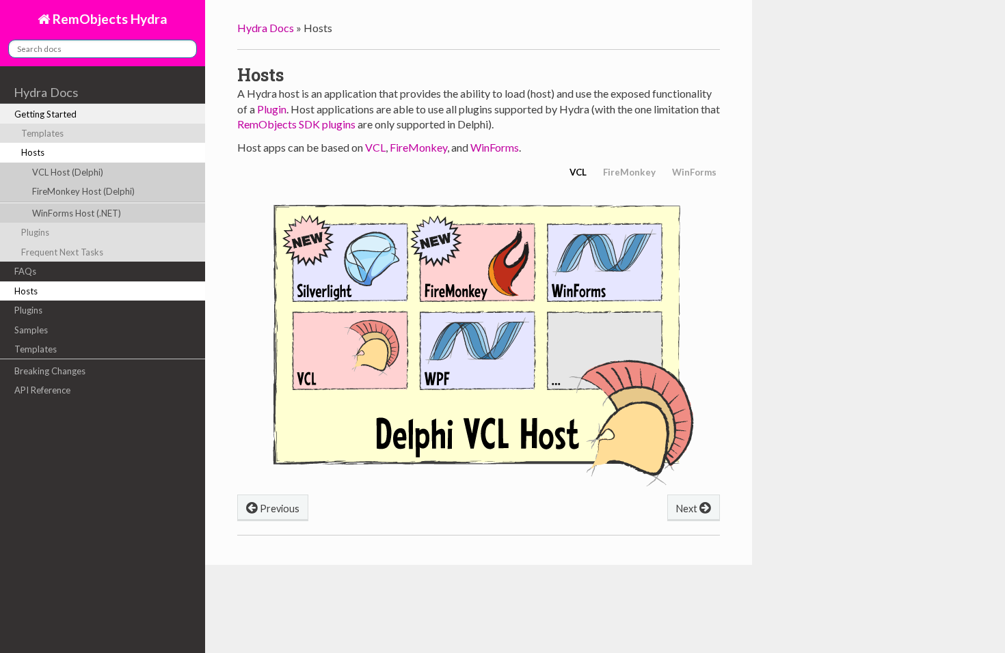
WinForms (494, 147)
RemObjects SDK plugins (296, 123)
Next (687, 508)
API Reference (42, 390)
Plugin (271, 108)
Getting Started (45, 114)
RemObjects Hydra (109, 19)
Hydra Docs (46, 92)
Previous (278, 508)
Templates (42, 133)
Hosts (32, 152)
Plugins (35, 232)
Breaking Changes (49, 370)
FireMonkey (418, 147)
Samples (31, 329)
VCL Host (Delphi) (67, 172)
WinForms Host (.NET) (76, 213)
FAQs (25, 271)
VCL (375, 147)
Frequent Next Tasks (62, 252)
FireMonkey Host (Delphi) (83, 191)
